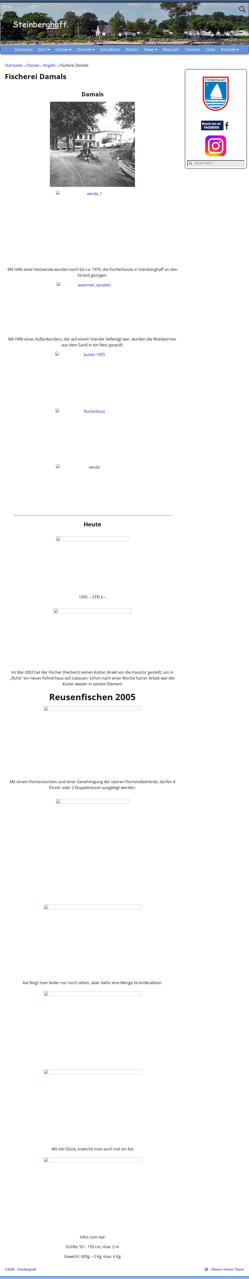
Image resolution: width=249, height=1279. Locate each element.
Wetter (132, 49)
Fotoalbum (110, 49)
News (149, 49)
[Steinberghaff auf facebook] (215, 129)
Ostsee (61, 49)
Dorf (42, 49)
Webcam (171, 49)
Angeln (49, 65)
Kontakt (228, 49)
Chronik (84, 49)
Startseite (24, 49)
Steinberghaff (26, 1269)
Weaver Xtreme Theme (227, 1269)
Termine (192, 49)
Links (210, 49)
